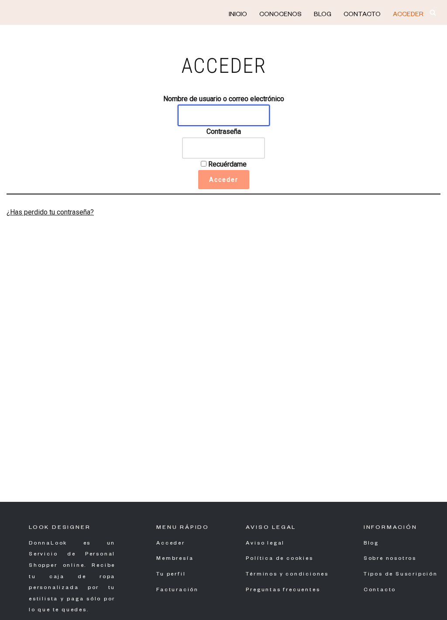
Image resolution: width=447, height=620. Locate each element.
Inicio (238, 15)
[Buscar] (433, 12)
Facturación (177, 590)
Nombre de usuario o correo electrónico (223, 99)
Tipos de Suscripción (401, 575)
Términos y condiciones (287, 575)
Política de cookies (279, 559)
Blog (322, 15)
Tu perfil (171, 575)
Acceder (408, 15)
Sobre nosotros (390, 559)
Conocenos (280, 15)
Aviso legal (265, 544)
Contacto (362, 15)
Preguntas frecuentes (283, 590)
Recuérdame (226, 164)
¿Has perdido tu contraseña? (50, 212)
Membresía (174, 559)
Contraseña (223, 131)
